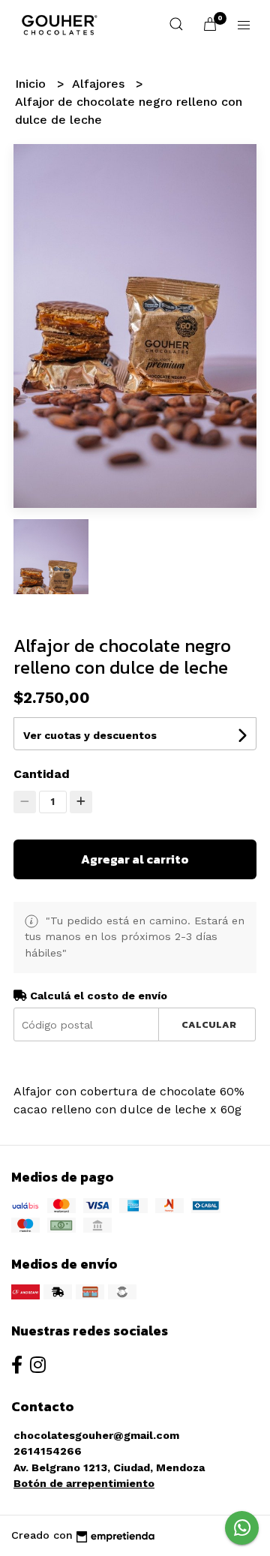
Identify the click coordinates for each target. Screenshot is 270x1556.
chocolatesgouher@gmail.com (96, 1435)
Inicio (32, 84)
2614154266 (48, 1451)
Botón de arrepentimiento (84, 1483)
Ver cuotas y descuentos (90, 735)
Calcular (209, 1024)
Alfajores (100, 84)
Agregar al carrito (135, 859)
